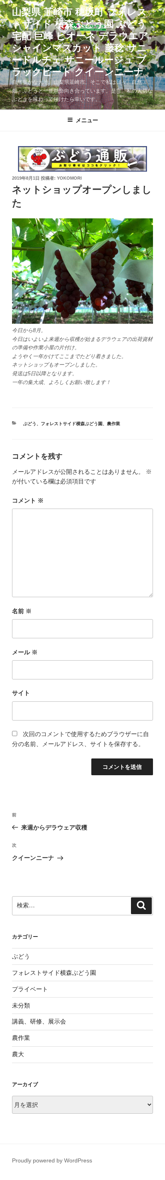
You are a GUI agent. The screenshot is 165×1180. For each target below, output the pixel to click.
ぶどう (29, 423)
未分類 (21, 1005)
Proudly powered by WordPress (52, 1160)
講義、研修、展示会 (39, 1021)
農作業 (113, 423)
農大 (18, 1054)
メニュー (87, 120)
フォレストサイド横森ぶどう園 (72, 423)
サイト (21, 692)
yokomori (69, 178)
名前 (22, 611)
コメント (28, 500)
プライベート (30, 989)
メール (25, 652)
